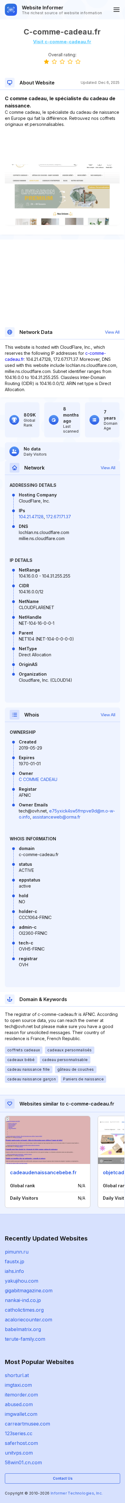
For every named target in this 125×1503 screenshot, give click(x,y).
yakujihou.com (21, 1281)
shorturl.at (17, 1375)
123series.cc (18, 1433)
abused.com (19, 1404)
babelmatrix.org (23, 1329)
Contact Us (63, 1478)
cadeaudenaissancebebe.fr (43, 1172)
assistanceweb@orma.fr (56, 816)
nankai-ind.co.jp (23, 1300)
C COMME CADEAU (38, 779)
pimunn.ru (17, 1252)
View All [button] (112, 332)
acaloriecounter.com (28, 1320)
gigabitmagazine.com (28, 1290)
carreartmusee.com (27, 1424)
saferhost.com (21, 1443)
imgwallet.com (21, 1414)
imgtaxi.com (18, 1385)
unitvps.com (19, 1453)
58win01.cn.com (23, 1462)
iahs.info (14, 1271)
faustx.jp (14, 1261)
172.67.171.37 (58, 516)
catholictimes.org (24, 1310)
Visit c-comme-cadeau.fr (62, 41)
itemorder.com (21, 1395)
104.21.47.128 (31, 516)
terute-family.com (25, 1339)
